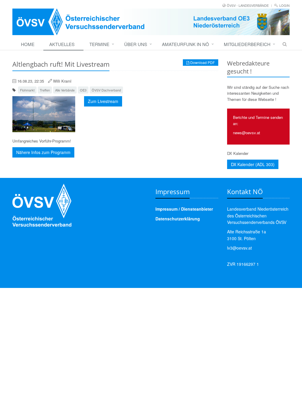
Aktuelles (62, 44)
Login (284, 5)
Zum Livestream (103, 101)
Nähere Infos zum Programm (43, 152)
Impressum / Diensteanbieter (184, 209)
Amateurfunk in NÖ (185, 44)
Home (28, 44)
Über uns (135, 44)
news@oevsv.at (246, 132)
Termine (99, 44)
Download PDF (202, 62)
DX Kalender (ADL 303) (253, 164)
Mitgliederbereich (247, 44)
